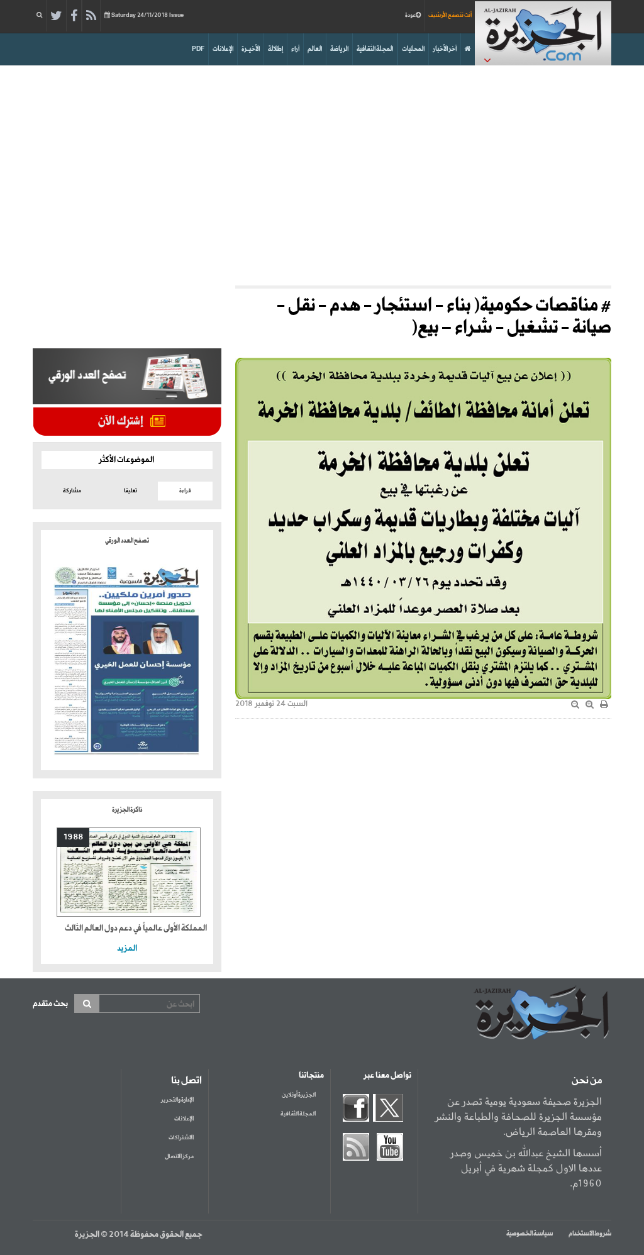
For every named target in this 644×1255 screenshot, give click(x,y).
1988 (73, 837)
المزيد (127, 948)
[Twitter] (56, 16)
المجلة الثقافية (375, 49)
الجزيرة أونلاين (299, 1095)
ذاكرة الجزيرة (127, 810)
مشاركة (72, 491)
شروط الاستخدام (590, 1233)
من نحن (587, 1081)
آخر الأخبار (445, 49)
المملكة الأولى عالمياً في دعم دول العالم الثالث (136, 928)
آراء (295, 49)
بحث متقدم (50, 1004)
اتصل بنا (186, 1081)
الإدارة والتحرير (177, 1100)
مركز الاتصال (179, 1156)
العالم (315, 49)
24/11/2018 (147, 15)
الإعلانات (223, 49)
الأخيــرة (251, 49)
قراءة (185, 491)
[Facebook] (74, 16)
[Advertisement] (322, 172)
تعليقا (130, 491)
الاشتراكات (181, 1138)
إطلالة (275, 49)
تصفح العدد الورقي (127, 541)
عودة (410, 15)
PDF (198, 49)
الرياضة (339, 49)
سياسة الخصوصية (529, 1233)
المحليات (413, 49)
